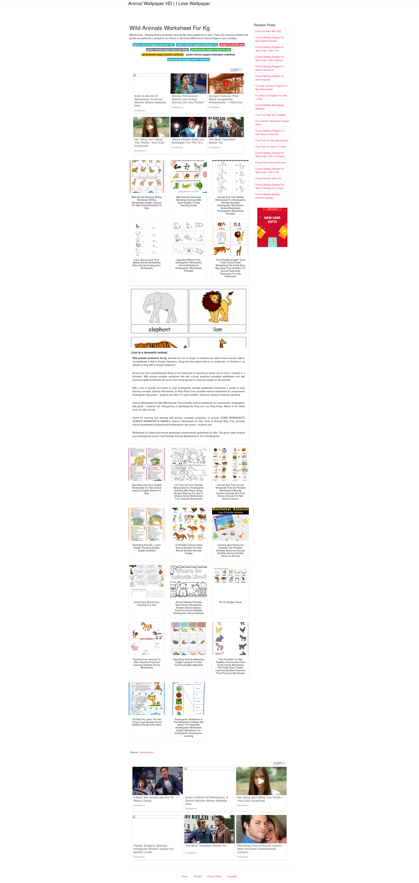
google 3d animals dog (232, 44)
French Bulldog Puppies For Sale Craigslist (269, 77)
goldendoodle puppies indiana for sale (210, 49)
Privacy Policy (214, 876)
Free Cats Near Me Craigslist (270, 114)
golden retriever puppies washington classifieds (210, 54)
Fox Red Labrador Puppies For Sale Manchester (271, 87)
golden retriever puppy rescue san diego (167, 49)
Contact (198, 876)
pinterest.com (147, 752)
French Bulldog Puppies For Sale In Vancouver (269, 68)
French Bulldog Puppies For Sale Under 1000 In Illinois (269, 58)
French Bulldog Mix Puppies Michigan (269, 106)
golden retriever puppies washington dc (197, 44)
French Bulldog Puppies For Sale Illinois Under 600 (269, 132)
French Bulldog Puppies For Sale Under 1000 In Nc (269, 48)
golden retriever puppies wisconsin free (153, 44)
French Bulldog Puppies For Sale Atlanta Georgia (269, 39)
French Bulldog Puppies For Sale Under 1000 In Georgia (269, 154)
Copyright (232, 876)
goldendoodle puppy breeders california (162, 54)
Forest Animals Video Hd (268, 178)
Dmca (185, 876)
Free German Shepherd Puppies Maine (272, 122)
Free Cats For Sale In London (270, 146)
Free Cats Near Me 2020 (268, 31)
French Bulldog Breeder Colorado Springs (267, 196)
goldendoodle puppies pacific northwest (188, 59)
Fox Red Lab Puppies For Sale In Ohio (271, 97)
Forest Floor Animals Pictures (270, 162)
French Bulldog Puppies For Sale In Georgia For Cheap (269, 186)
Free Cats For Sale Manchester (271, 140)
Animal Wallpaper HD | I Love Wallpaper (169, 3)
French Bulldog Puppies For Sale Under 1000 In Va (269, 170)
